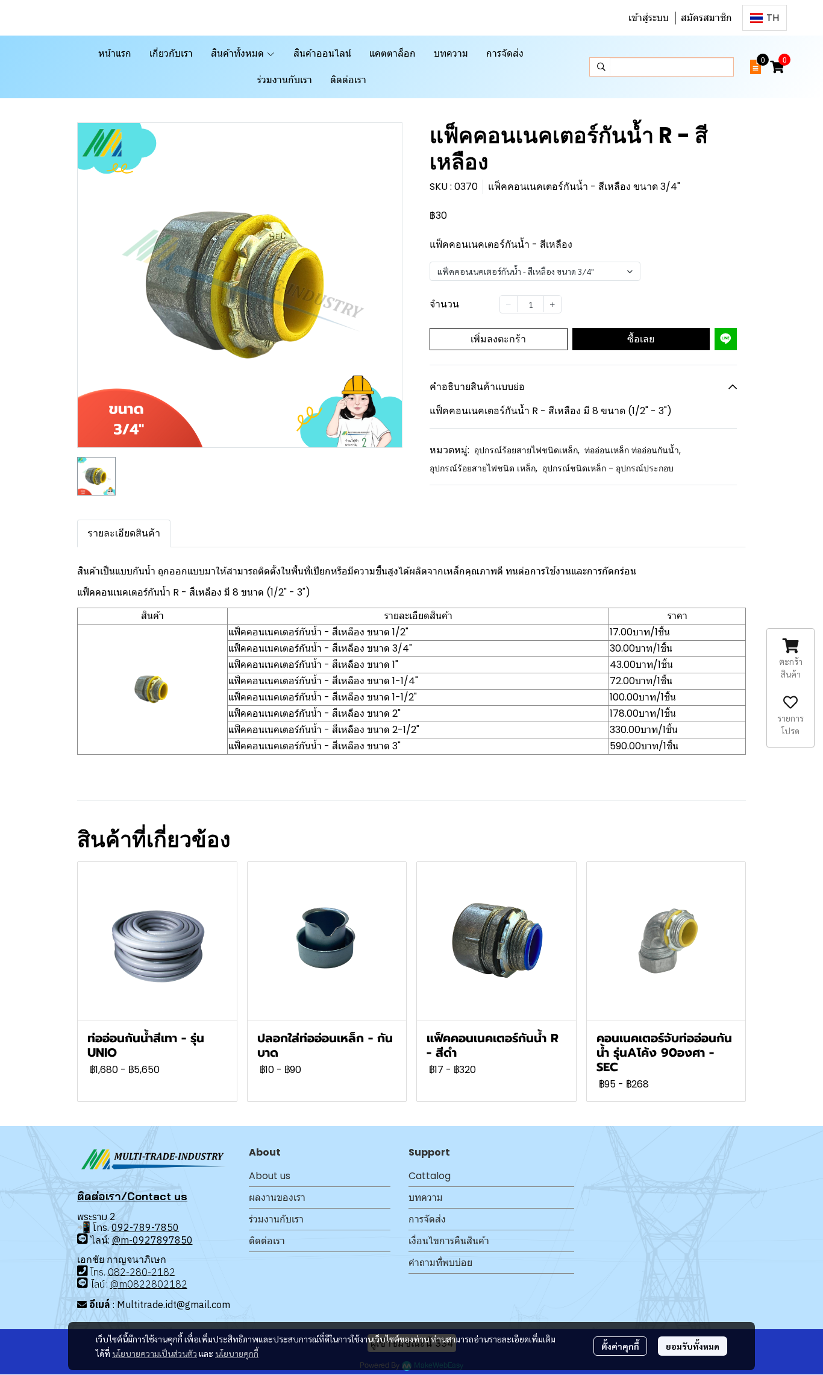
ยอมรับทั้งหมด (692, 1346)
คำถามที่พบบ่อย (440, 1263)
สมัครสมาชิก (706, 18)
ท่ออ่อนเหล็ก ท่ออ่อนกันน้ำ (632, 450)
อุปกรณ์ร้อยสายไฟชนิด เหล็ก (483, 468)
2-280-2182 (147, 1271)
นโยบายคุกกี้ (236, 1353)
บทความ (425, 1197)
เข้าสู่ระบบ (648, 18)
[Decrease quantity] (508, 303)
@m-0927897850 (152, 1240)
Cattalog (429, 1176)
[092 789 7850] (82, 1239)
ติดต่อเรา (267, 1241)
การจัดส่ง (427, 1219)
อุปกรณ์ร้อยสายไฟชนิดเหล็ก (527, 450)
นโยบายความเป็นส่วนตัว (154, 1353)
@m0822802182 (148, 1284)
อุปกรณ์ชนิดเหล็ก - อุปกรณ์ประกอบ (608, 468)
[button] (764, 18)
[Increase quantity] (552, 303)
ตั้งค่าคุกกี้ (620, 1346)
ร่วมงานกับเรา (276, 1219)
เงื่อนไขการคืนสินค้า (448, 1241)
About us (269, 1176)
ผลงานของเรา (277, 1197)
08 (114, 1271)
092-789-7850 (145, 1227)
